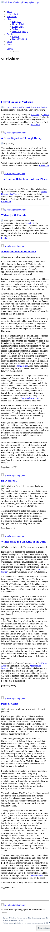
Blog (9, 19)
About (9, 41)
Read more (35, 124)
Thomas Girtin (21, 366)
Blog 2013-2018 (19, 39)
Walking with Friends (13, 215)
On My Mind (18, 24)
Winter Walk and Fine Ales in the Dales (23, 541)
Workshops (12, 16)
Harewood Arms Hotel (31, 398)
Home (9, 11)
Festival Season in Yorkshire (17, 101)
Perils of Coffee (9, 703)
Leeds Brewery (36, 875)
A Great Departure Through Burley (21, 138)
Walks (15, 29)
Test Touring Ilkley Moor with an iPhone (24, 178)
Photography (17, 26)
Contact (10, 44)
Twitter (45, 114)
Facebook (35, 114)
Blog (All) (16, 21)
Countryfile (30, 223)
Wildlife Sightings (20, 31)
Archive (10, 34)
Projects (15, 36)
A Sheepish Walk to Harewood (18, 251)
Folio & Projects (14, 14)
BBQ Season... (9, 480)
